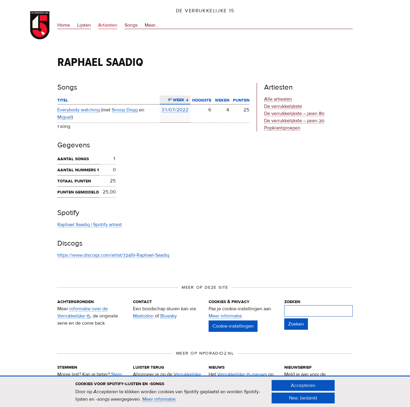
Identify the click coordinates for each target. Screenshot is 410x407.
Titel (62, 100)
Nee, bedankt (303, 398)
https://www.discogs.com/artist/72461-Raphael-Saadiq (113, 255)
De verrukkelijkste (283, 106)
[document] (205, 391)
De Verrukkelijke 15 (205, 11)
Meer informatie (225, 316)
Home (63, 25)
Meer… (152, 25)
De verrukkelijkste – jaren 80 (294, 113)
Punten (241, 100)
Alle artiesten (278, 99)
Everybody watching (78, 110)
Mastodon (143, 316)
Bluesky (168, 316)
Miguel (64, 117)
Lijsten (84, 25)
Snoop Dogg (125, 110)
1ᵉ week (173, 99)
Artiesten (107, 25)
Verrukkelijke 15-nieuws (242, 374)
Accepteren (303, 385)
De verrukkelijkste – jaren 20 (294, 121)
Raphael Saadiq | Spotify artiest (89, 225)
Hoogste (201, 100)
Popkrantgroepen (282, 128)
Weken (222, 100)
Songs (131, 25)
